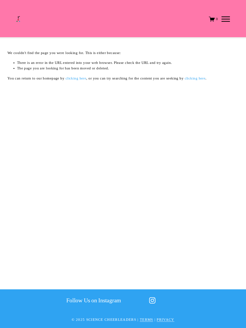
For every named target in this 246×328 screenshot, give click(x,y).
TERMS (146, 320)
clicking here (76, 78)
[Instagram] (152, 300)
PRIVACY (165, 320)
